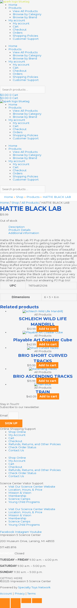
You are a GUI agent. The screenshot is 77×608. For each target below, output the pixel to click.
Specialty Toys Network (34, 587)
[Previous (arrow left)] (5, 605)
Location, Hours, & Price (25, 489)
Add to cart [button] (47, 328)
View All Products (25, 11)
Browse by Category (27, 14)
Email (4, 415)
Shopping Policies (25, 35)
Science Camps (19, 498)
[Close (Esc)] (37, 600)
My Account (16, 435)
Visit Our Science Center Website (31, 486)
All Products (30, 202)
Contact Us (16, 450)
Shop (15, 202)
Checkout (19, 29)
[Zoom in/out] (5, 600)
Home (12, 4)
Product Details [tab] (19, 229)
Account (6, 593)
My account (16, 20)
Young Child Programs (24, 502)
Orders (17, 32)
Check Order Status (22, 447)
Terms (31, 593)
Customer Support (26, 38)
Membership (17, 495)
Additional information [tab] (23, 233)
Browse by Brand (25, 17)
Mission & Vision (19, 492)
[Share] (26, 600)
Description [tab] (16, 226)
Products (14, 7)
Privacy (20, 593)
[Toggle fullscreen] (16, 600)
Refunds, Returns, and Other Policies (34, 444)
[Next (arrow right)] (16, 605)
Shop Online (17, 431)
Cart (15, 26)
